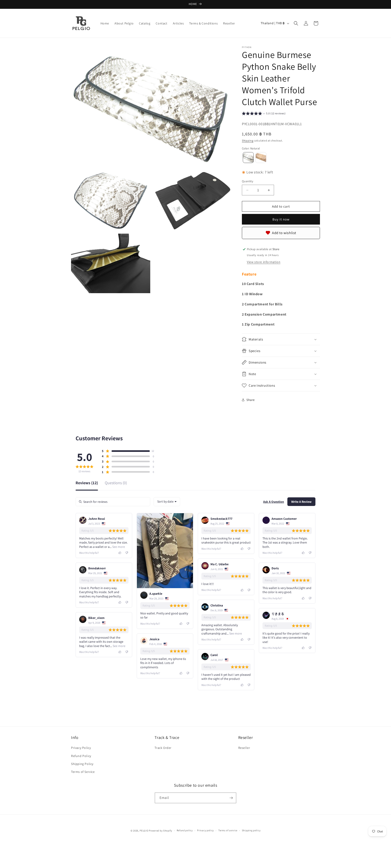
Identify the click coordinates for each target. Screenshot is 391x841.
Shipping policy (251, 830)
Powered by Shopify (160, 830)
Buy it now (281, 219)
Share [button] (250, 400)
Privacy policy (205, 830)
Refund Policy (81, 756)
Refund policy (185, 830)
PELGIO (144, 830)
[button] (296, 23)
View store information (263, 262)
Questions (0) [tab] (116, 483)
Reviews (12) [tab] (87, 483)
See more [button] (118, 547)
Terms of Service (83, 772)
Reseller (244, 748)
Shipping (247, 140)
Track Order (163, 748)
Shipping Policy (82, 764)
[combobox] (167, 501)
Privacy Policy (81, 748)
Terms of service (227, 830)
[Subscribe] (231, 798)
